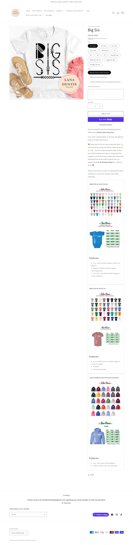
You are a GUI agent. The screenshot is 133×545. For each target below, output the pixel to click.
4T (98, 55)
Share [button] (92, 475)
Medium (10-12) (95, 60)
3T (91, 55)
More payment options (105, 124)
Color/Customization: (94, 86)
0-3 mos (93, 46)
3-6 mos (104, 46)
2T (115, 50)
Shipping (90, 38)
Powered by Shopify (30, 540)
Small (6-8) (114, 55)
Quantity (90, 102)
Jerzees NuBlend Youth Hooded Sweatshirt (106, 82)
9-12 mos (93, 50)
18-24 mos (105, 50)
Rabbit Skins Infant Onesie (99, 72)
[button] (60, 11)
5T (104, 55)
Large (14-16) (110, 60)
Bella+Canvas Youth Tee (99, 77)
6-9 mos (114, 46)
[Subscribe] (44, 514)
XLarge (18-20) (95, 64)
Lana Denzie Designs (19, 540)
